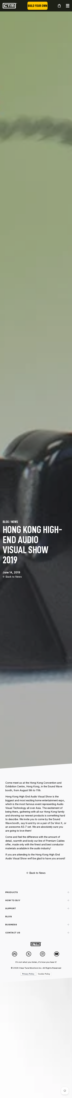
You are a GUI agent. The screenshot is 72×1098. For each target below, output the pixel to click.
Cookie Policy (44, 974)
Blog (8, 916)
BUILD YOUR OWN (37, 5)
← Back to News (12, 576)
